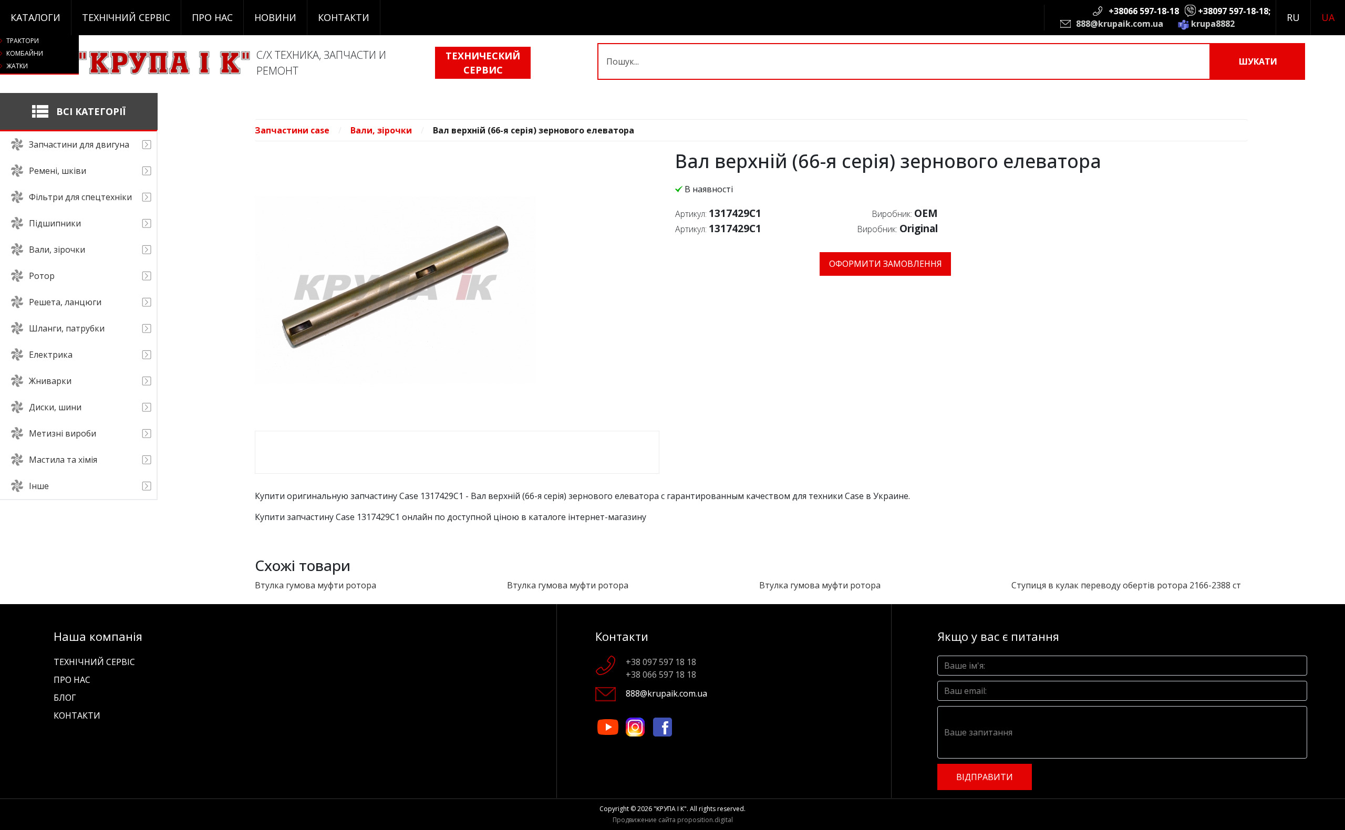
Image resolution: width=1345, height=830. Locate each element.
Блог (65, 697)
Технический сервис (483, 62)
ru (1293, 17)
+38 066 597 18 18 (661, 674)
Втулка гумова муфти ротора (315, 585)
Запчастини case (292, 130)
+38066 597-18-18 (1144, 11)
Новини (275, 17)
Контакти (343, 17)
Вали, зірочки (381, 130)
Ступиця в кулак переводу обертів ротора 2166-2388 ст (1126, 585)
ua (1327, 17)
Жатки (17, 65)
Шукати (1258, 61)
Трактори (22, 40)
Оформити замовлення (885, 263)
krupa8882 (1213, 23)
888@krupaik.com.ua (1119, 23)
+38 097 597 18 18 (661, 662)
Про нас (212, 17)
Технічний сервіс (126, 17)
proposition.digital (705, 819)
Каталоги (35, 17)
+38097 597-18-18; (1234, 11)
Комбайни (24, 53)
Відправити (984, 777)
